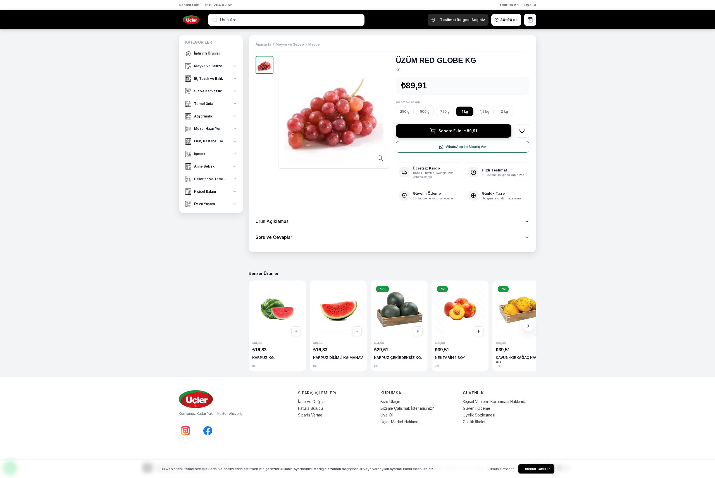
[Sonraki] (528, 326)
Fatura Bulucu (310, 408)
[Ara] (215, 20)
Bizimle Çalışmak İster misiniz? (407, 408)
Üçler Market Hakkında (400, 422)
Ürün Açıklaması (273, 221)
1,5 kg (484, 111)
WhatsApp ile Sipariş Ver (466, 147)
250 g (404, 111)
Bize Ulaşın (390, 401)
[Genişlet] (235, 66)
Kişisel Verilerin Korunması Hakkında (494, 401)
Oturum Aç (509, 5)
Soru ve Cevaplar (274, 237)
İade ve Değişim (312, 401)
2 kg (504, 111)
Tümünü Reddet (501, 469)
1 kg (465, 111)
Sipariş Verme (310, 415)
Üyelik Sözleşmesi (479, 415)
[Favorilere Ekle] (522, 131)
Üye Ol (530, 5)
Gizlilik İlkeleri (475, 422)
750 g (445, 111)
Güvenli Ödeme (476, 408)
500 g (425, 111)
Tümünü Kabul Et (536, 469)
